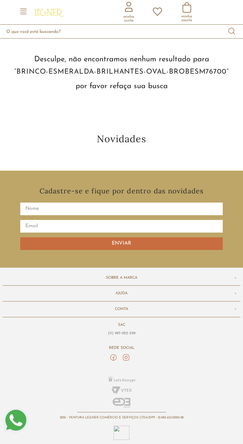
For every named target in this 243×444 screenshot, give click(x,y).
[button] (23, 12)
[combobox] (121, 31)
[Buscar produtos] (231, 31)
